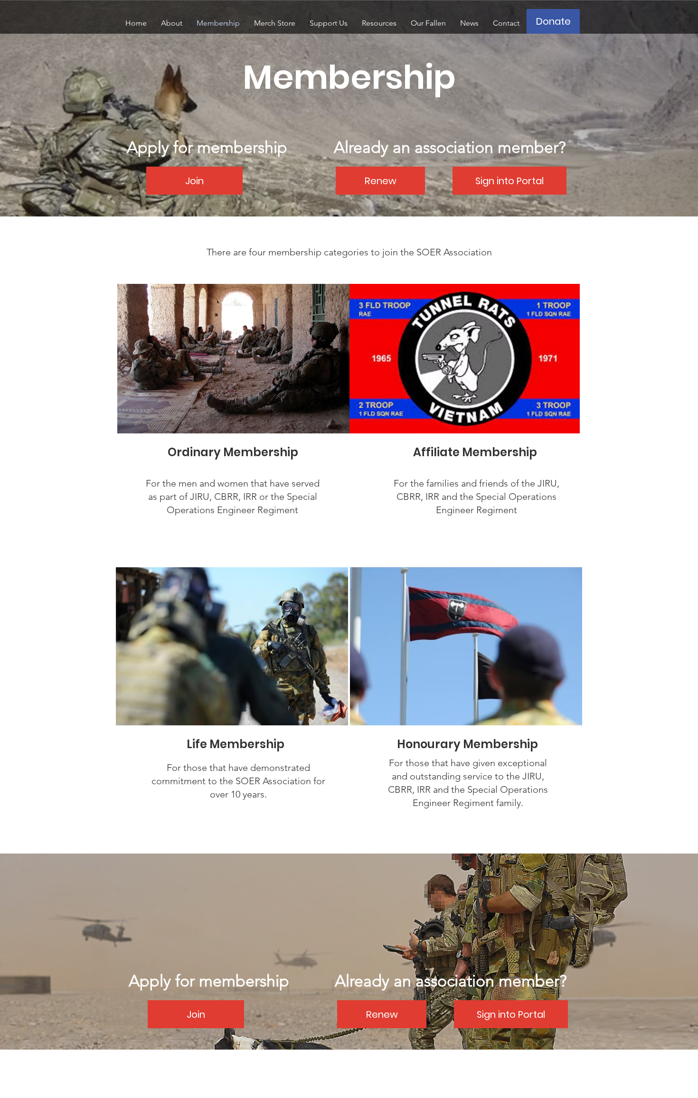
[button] (171, 23)
